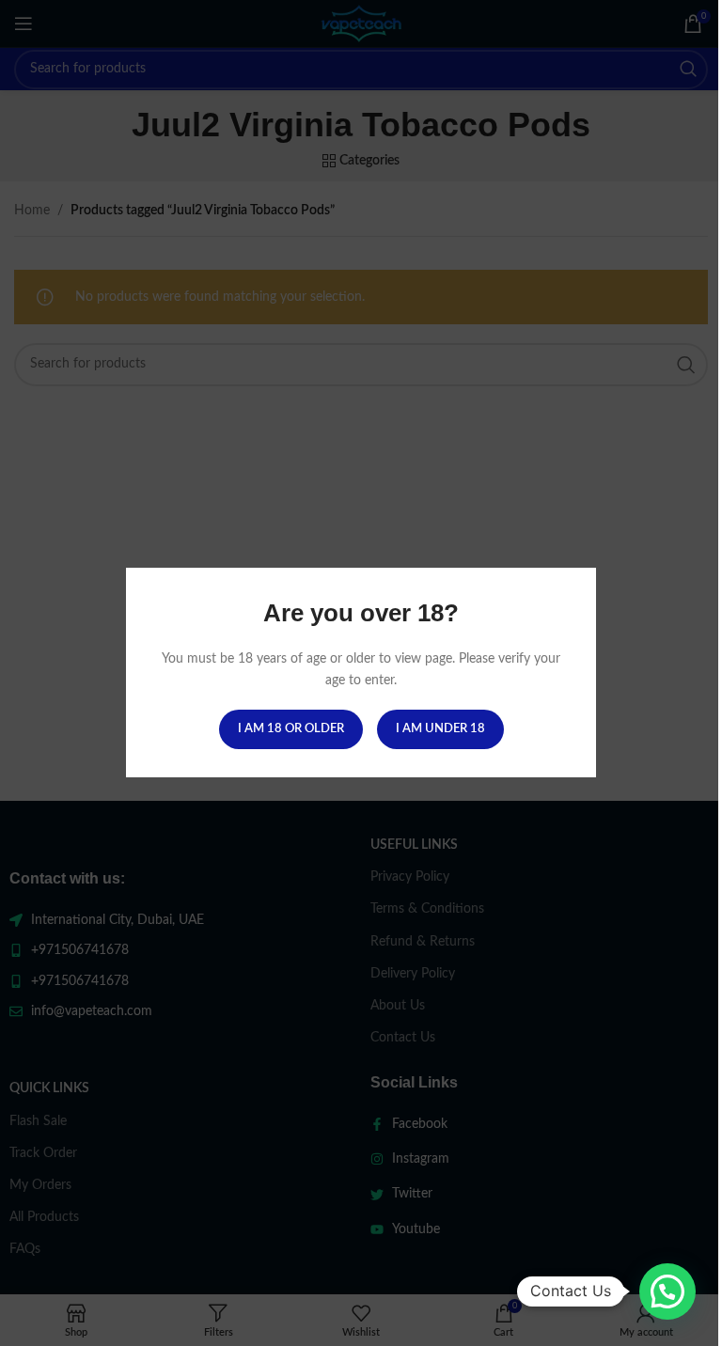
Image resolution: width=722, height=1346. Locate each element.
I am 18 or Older (291, 730)
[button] (667, 1291)
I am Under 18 (440, 730)
